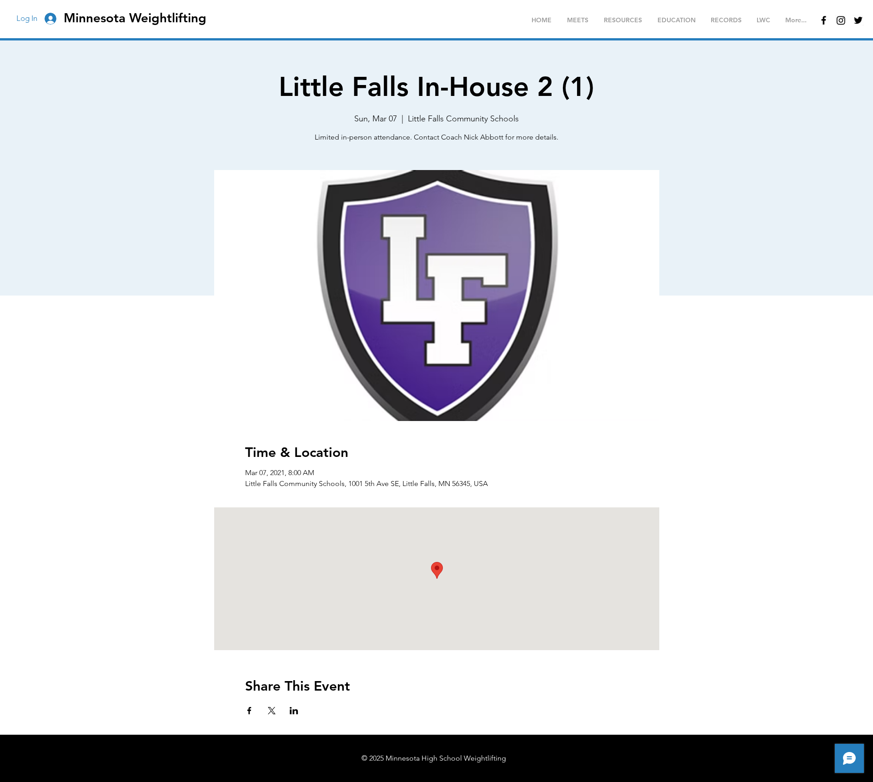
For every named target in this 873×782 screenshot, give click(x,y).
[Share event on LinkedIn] (294, 710)
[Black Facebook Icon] (823, 20)
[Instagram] (841, 20)
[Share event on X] (271, 710)
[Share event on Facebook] (249, 710)
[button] (577, 20)
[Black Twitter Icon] (858, 20)
